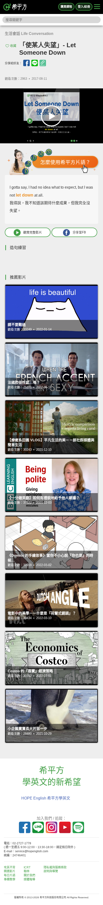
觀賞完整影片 (32, 232)
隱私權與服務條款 (55, 867)
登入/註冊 (84, 6)
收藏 (13, 45)
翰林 (26, 871)
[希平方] (15, 7)
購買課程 (66, 6)
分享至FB (79, 232)
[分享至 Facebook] (26, 63)
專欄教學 (9, 879)
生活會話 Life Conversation (29, 34)
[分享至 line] (34, 63)
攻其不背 (9, 867)
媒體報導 (29, 879)
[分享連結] (43, 63)
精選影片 (9, 871)
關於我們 (29, 875)
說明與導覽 (51, 871)
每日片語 (9, 875)
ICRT (27, 867)
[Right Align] (97, 7)
